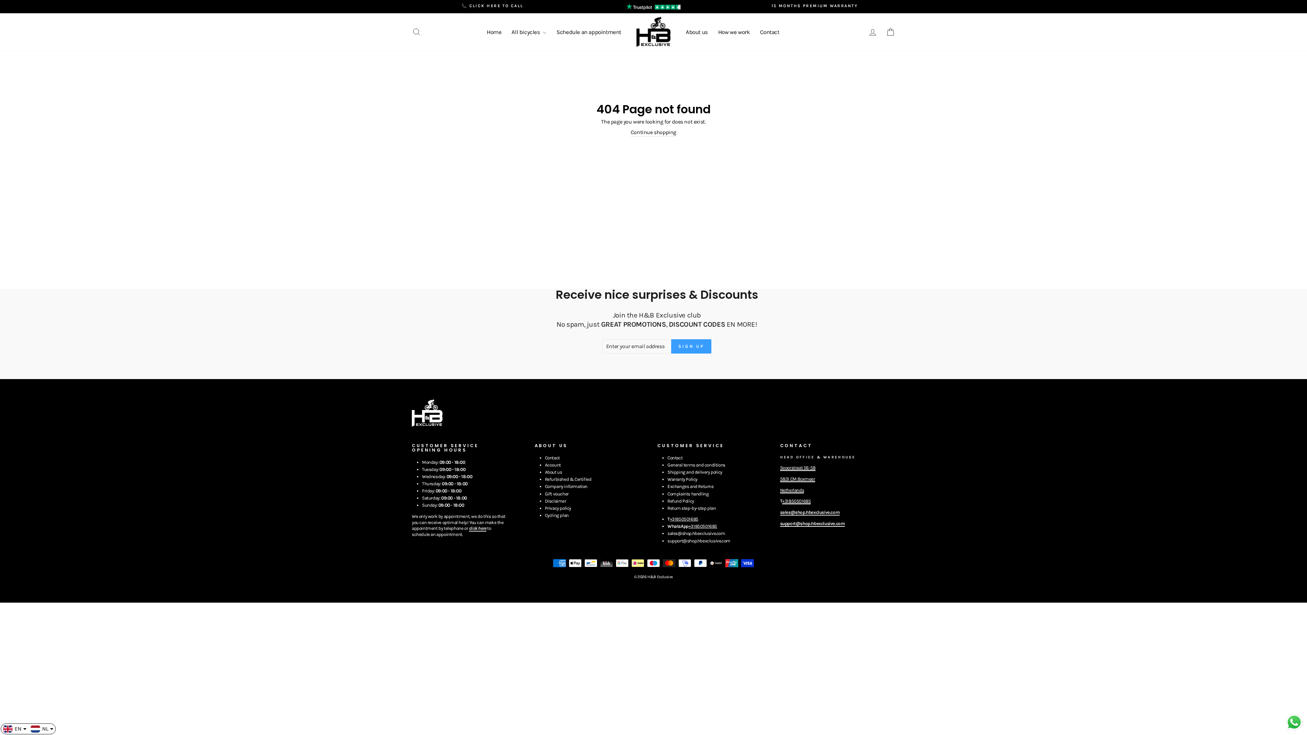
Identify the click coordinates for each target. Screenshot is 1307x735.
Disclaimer (555, 501)
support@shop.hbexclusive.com (698, 540)
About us (697, 32)
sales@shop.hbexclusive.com (696, 533)
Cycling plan (557, 515)
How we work (734, 32)
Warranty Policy (682, 479)
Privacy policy (558, 508)
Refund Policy (680, 501)
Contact (769, 32)
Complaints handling (688, 493)
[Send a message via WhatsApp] (1294, 722)
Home (494, 32)
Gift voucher (557, 493)
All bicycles (526, 32)
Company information (566, 486)
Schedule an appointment (588, 32)
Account (553, 465)
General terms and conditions (696, 465)
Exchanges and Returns (690, 486)
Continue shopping (653, 132)
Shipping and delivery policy (694, 472)
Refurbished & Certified (568, 479)
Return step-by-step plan (691, 508)
